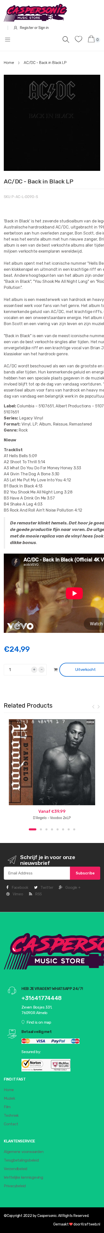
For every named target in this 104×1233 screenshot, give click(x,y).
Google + (72, 887)
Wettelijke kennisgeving (23, 1177)
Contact (11, 1124)
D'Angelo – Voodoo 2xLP (52, 818)
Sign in (43, 28)
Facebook (19, 887)
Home (9, 62)
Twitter (46, 887)
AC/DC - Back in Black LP (38, 181)
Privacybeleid (15, 1186)
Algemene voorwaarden (24, 1151)
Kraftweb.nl (90, 1224)
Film (7, 1107)
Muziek (9, 1098)
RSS (38, 894)
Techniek (11, 1115)
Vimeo (17, 894)
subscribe (85, 873)
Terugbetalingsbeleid (21, 1160)
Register (27, 28)
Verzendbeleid (15, 1169)
